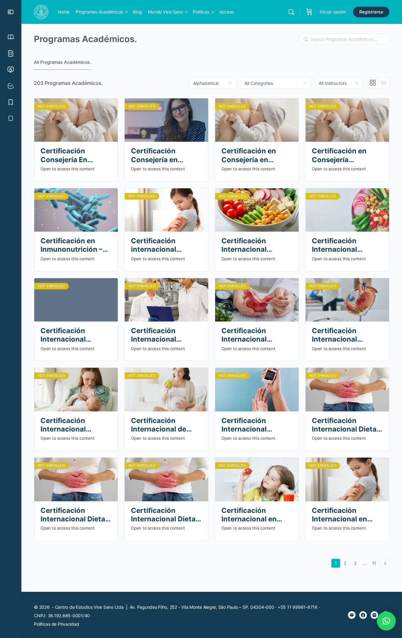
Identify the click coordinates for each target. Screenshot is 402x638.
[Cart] (309, 12)
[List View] (383, 83)
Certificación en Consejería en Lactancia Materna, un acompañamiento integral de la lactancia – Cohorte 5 (256, 155)
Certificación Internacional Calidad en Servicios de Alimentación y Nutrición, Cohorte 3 (166, 335)
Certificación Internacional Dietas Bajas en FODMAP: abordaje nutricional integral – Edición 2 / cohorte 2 (75, 515)
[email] (352, 615)
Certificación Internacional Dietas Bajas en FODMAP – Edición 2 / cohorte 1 (346, 425)
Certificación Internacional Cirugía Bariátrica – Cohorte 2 (253, 335)
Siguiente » (385, 563)
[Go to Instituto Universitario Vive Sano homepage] (41, 11)
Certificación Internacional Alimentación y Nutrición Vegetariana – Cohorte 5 (246, 245)
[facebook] (363, 615)
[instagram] (374, 615)
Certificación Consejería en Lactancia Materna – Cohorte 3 (165, 155)
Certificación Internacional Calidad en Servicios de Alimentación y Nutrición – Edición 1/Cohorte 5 (75, 335)
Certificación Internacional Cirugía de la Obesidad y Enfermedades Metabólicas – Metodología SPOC (344, 335)
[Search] (291, 12)
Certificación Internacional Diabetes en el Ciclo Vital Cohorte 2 (254, 425)
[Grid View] (372, 83)
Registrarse (371, 11)
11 (375, 563)
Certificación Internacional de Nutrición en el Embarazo (158, 425)
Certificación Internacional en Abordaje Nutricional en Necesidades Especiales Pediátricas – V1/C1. (256, 515)
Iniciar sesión (333, 11)
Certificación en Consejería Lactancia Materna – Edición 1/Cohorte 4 (346, 155)
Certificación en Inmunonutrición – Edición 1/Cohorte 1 (74, 245)
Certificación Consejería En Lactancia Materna (72, 155)
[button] (386, 621)
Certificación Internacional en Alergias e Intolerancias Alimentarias (339, 515)
